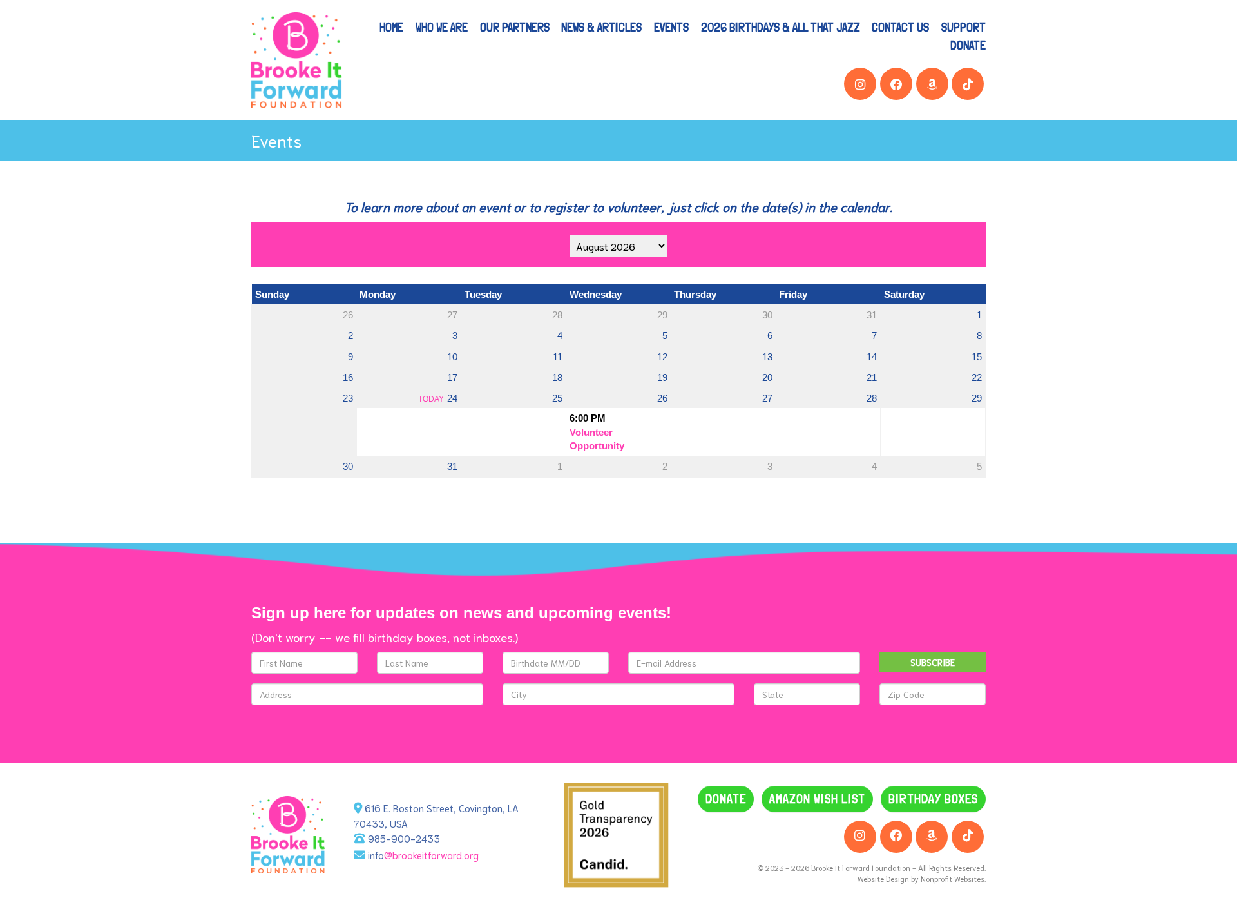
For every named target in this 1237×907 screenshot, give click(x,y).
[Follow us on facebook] (896, 84)
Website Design (884, 878)
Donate (968, 45)
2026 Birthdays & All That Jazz (780, 27)
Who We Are (442, 27)
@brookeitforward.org (431, 855)
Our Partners (515, 27)
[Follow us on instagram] (860, 84)
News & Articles (601, 27)
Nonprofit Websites (952, 878)
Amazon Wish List (817, 798)
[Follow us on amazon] (932, 84)
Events (671, 27)
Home (391, 27)
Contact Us (900, 27)
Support (963, 27)
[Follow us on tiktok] (968, 84)
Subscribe (932, 662)
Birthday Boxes (933, 798)
